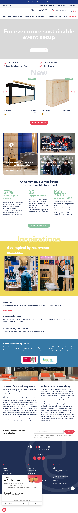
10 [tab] (46, 293)
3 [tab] (32, 293)
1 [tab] (28, 293)
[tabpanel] (21, 273)
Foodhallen (7, 110)
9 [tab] (44, 293)
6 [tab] (38, 293)
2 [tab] (30, 293)
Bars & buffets (8, 473)
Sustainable (32, 471)
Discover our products (39, 122)
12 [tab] (49, 293)
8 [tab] (42, 293)
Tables (5, 471)
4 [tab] (34, 293)
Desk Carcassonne (47, 110)
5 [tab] (36, 293)
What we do (32, 473)
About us (31, 468)
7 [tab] (40, 293)
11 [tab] (48, 293)
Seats (5, 468)
